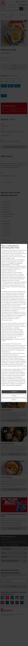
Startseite (3, 14)
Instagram (17, 597)
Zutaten (14, 65)
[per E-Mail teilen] (2, 53)
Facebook (2, 597)
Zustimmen (14, 391)
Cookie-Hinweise (19, 614)
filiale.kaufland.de (6, 549)
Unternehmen (5, 556)
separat (12, 263)
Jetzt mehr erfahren (14, 528)
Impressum (3, 614)
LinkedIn (21, 597)
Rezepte (13, 14)
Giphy (17, 602)
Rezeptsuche (23, 14)
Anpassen (14, 395)
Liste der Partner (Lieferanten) (14, 385)
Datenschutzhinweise (10, 614)
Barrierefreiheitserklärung (7, 615)
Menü (26, 1)
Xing (12, 597)
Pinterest (2, 602)
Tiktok (12, 602)
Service (4, 552)
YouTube (7, 597)
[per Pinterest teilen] (7, 53)
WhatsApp (21, 602)
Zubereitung (14, 68)
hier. (4, 340)
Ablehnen (14, 399)
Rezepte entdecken (14, 420)
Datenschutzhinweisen (7, 339)
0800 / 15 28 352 (6, 539)
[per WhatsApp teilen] (9, 53)
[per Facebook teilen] (4, 53)
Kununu (7, 602)
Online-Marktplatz (12, 4)
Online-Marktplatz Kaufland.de (10, 560)
